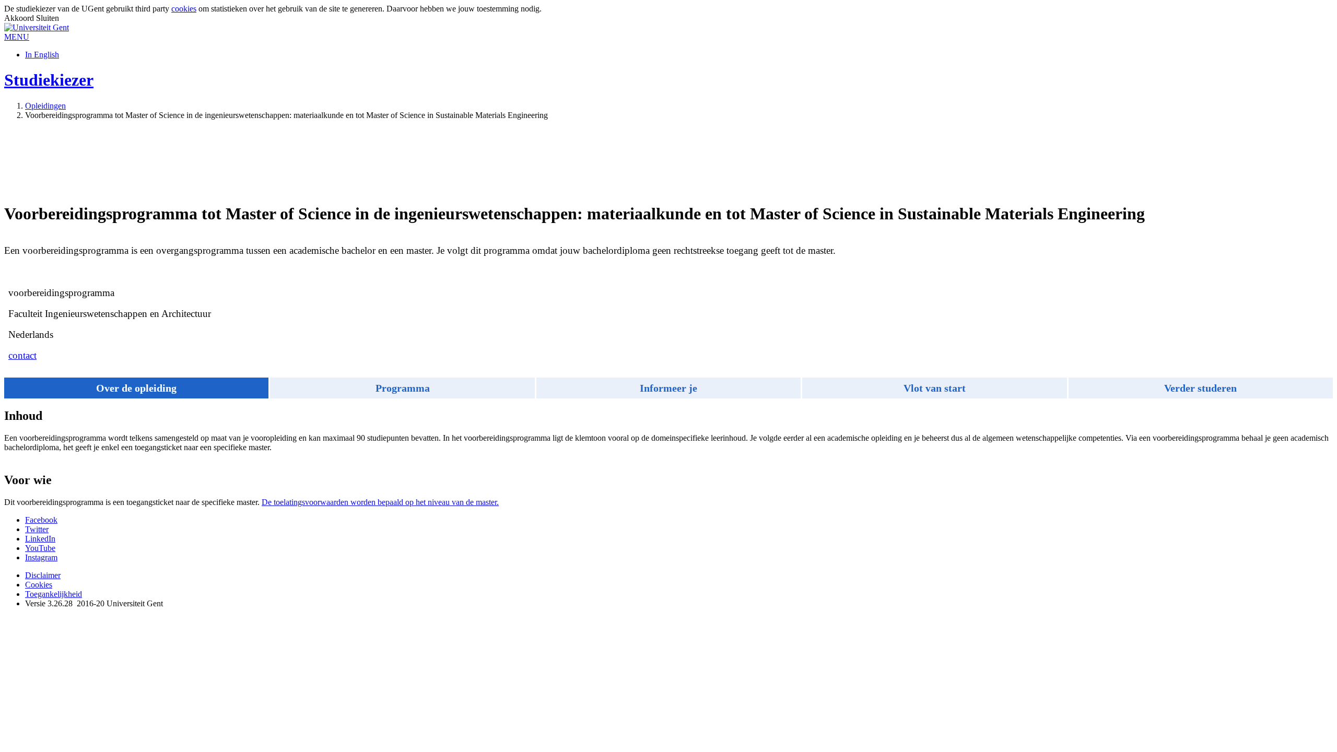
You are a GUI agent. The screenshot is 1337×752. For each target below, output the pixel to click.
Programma (403, 388)
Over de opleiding (136, 388)
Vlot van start (935, 388)
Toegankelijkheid (53, 594)
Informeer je (668, 388)
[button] (16, 36)
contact (22, 355)
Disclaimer (43, 575)
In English (42, 54)
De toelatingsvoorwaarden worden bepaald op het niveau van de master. (380, 502)
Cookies (38, 584)
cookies (183, 8)
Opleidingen (45, 105)
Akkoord (20, 18)
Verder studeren (1200, 388)
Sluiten (47, 18)
